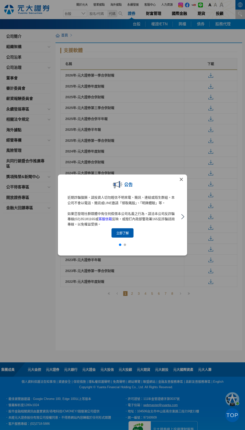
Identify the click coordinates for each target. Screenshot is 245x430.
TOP (232, 415)
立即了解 (122, 233)
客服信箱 (105, 219)
